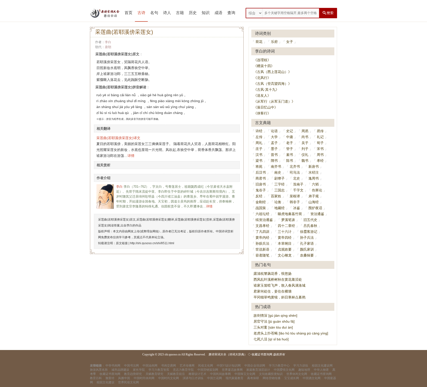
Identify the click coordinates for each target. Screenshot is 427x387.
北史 (296, 178)
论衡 (277, 202)
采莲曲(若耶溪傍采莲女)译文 (118, 138)
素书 (289, 155)
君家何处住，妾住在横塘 (273, 291)
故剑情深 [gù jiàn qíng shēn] (275, 315)
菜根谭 (295, 196)
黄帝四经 (285, 238)
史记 (289, 131)
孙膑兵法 (262, 243)
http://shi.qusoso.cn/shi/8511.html (152, 243)
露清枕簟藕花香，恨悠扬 (273, 274)
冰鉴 (296, 208)
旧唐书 (261, 184)
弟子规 (313, 196)
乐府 (274, 42)
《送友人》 (262, 95)
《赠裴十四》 (264, 66)
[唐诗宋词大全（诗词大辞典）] (105, 13)
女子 (289, 42)
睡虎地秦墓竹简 (290, 214)
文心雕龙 (285, 255)
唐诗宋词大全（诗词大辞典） (228, 354)
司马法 (295, 172)
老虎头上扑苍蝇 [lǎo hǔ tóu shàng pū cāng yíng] (291, 333)
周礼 (259, 143)
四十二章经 (286, 226)
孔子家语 (307, 243)
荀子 (320, 143)
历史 (193, 13)
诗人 (167, 13)
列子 (304, 149)
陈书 (289, 161)
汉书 (259, 155)
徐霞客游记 (308, 232)
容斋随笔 (262, 255)
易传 (320, 131)
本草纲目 (285, 243)
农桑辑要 (307, 255)
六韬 (315, 184)
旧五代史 (310, 220)
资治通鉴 (317, 214)
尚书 (304, 137)
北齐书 (295, 166)
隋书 (274, 161)
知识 (206, 13)
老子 (289, 143)
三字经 (279, 184)
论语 (274, 131)
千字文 (298, 190)
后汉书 (261, 172)
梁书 (259, 161)
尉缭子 (279, 178)
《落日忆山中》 (266, 107)
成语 (218, 13)
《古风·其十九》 (266, 90)
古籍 (180, 13)
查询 (231, 13)
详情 (131, 156)
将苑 (259, 166)
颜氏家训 (307, 249)
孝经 (320, 161)
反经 (259, 196)
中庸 (289, 137)
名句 (154, 13)
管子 (289, 149)
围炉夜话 (315, 208)
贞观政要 (285, 249)
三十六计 (285, 232)
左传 (259, 137)
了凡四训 (262, 232)
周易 (304, 131)
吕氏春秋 (310, 226)
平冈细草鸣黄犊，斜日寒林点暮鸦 (279, 297)
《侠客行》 (262, 113)
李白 (108, 42)
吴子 (304, 143)
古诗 (141, 13)
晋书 (274, 155)
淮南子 (298, 184)
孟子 (274, 143)
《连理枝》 (262, 60)
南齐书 (276, 166)
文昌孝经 (262, 226)
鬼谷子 (261, 190)
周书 (320, 155)
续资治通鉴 (264, 220)
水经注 (313, 172)
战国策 (261, 208)
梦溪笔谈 (288, 220)
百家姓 (276, 196)
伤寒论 (317, 190)
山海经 (313, 202)
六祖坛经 (262, 214)
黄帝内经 (262, 238)
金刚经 (261, 202)
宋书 (320, 149)
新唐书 (313, 166)
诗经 (259, 131)
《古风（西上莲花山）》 (273, 72)
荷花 (259, 42)
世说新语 (262, 249)
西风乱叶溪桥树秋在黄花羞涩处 (278, 279)
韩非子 (295, 202)
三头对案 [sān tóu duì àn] (273, 327)
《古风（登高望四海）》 (273, 84)
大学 (274, 137)
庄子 (259, 149)
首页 (128, 13)
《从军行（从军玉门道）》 (274, 101)
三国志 (279, 190)
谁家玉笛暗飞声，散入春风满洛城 (279, 285)
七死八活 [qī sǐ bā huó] (271, 339)
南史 (277, 172)
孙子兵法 (307, 238)
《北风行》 (262, 78)
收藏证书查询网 (262, 354)
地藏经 (279, 208)
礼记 (320, 137)
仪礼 (304, 155)
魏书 (304, 161)
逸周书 (313, 178)
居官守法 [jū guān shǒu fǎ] (274, 321)
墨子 (274, 149)
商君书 (261, 178)
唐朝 (108, 47)
